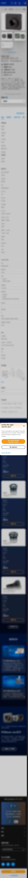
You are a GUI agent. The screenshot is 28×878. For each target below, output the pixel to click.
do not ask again (6, 452)
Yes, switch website (13, 441)
